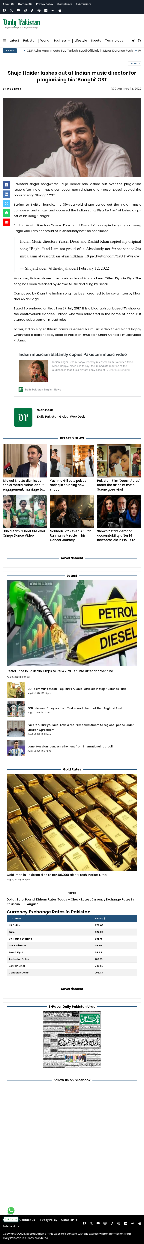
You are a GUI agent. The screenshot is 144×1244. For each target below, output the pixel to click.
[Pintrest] (39, 10)
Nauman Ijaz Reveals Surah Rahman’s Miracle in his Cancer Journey (71, 535)
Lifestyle (81, 41)
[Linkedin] (45, 10)
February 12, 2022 (94, 268)
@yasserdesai (49, 256)
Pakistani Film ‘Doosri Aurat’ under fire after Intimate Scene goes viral (118, 485)
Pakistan (29, 41)
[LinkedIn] (6, 194)
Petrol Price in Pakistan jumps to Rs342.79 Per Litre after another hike (60, 671)
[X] (6, 203)
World (44, 41)
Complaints (64, 4)
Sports (96, 41)
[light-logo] (22, 24)
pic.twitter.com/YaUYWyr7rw (115, 256)
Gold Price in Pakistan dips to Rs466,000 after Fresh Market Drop (57, 875)
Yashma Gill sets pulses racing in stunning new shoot (68, 485)
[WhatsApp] (6, 213)
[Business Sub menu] (69, 40)
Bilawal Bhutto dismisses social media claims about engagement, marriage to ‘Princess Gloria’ (23, 487)
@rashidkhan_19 (75, 256)
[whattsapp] (11, 1210)
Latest (14, 41)
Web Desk (14, 89)
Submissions (83, 4)
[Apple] (59, 10)
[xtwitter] (11, 10)
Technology (114, 41)
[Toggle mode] (133, 41)
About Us (8, 4)
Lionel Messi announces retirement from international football (70, 746)
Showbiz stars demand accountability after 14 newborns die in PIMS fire (116, 535)
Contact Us (25, 4)
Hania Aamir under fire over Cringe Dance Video (24, 533)
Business (60, 41)
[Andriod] (52, 10)
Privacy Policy (44, 4)
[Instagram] (25, 10)
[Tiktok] (32, 10)
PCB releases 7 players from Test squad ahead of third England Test (75, 708)
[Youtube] (18, 10)
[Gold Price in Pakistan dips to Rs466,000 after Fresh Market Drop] (72, 822)
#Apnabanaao (123, 248)
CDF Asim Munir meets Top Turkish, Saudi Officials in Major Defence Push (77, 689)
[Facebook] (4, 10)
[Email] (6, 222)
